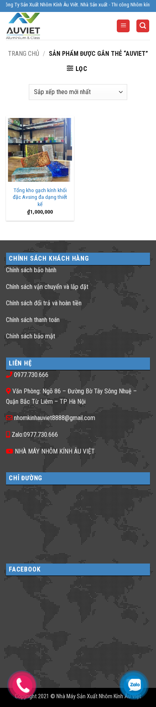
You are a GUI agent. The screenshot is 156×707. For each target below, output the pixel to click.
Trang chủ (23, 53)
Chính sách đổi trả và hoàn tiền (44, 303)
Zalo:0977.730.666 (35, 434)
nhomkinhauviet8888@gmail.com (54, 418)
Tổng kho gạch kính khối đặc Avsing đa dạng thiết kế (40, 197)
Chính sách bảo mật (30, 336)
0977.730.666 (31, 375)
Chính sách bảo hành (31, 270)
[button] (123, 26)
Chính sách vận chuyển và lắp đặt (47, 287)
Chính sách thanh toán (33, 320)
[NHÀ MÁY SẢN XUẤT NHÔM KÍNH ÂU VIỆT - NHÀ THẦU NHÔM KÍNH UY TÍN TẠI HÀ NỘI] (38, 26)
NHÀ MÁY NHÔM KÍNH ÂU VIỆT (55, 451)
